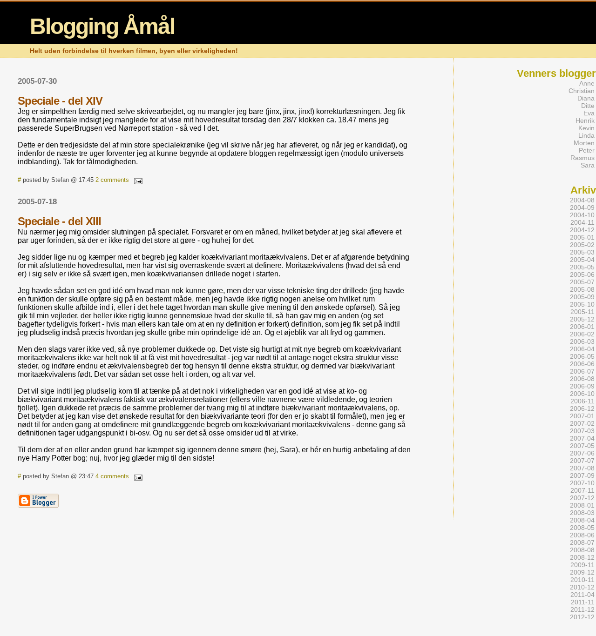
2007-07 (582, 460)
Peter (587, 150)
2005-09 (582, 297)
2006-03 (582, 341)
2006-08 (582, 378)
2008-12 (582, 557)
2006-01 (582, 326)
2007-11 (582, 490)
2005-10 (582, 304)
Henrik (585, 120)
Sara (588, 165)
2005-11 (582, 311)
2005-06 (582, 274)
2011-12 (582, 609)
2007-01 (582, 416)
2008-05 (582, 527)
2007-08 (582, 468)
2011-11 (583, 602)
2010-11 (582, 579)
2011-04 (582, 594)
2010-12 (582, 587)
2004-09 (582, 207)
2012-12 (582, 617)
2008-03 (582, 512)
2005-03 (582, 252)
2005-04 (582, 259)
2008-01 (582, 505)
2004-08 (582, 200)
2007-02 (582, 423)
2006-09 (582, 386)
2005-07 (582, 282)
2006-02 (582, 334)
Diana (586, 98)
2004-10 (582, 215)
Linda (586, 135)
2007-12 (582, 498)
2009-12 (582, 572)
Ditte (588, 105)
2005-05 (582, 267)
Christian (582, 90)
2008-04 (582, 520)
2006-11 (582, 401)
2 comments (112, 179)
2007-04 (582, 438)
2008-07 (582, 542)
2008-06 (582, 535)
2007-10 (582, 483)
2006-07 (582, 371)
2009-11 (582, 565)
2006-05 (582, 356)
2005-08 (582, 289)
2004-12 (582, 230)
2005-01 (582, 237)
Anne (587, 83)
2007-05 (582, 445)
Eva (589, 113)
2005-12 (582, 319)
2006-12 (582, 408)
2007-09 (582, 475)
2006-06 (582, 364)
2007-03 (582, 431)
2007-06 (582, 453)
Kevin (586, 128)
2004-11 (582, 222)
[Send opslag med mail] (136, 179)
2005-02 (582, 244)
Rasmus (582, 157)
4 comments (112, 476)
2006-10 (582, 393)
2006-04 (582, 349)
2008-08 (582, 550)
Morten (584, 143)
